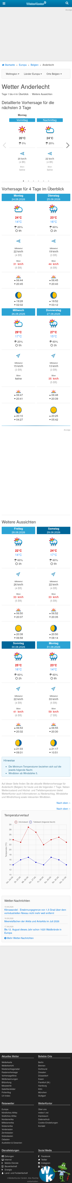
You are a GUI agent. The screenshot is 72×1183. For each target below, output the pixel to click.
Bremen (41, 1065)
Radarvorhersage (10, 1072)
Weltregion (12, 73)
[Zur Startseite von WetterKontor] (36, 3)
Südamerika (7, 1125)
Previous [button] (4, 145)
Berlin (41, 1062)
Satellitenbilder (8, 1088)
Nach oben (63, 802)
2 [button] (28, 181)
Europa (23, 64)
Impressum (43, 1115)
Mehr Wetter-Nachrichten (20, 938)
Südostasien (7, 1135)
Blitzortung (6, 1082)
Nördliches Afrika (9, 1112)
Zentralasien (7, 1132)
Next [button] (67, 145)
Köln (40, 1088)
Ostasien (6, 1139)
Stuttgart (42, 1095)
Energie (8, 1169)
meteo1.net (43, 1112)
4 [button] (38, 181)
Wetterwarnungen (10, 1078)
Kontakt (41, 1125)
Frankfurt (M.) (44, 1082)
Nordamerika (8, 1119)
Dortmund (42, 1068)
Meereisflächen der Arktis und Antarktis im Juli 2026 (31, 921)
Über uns (42, 1109)
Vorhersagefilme (9, 1075)
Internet (8, 1159)
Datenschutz (44, 1119)
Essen (41, 1078)
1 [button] (23, 181)
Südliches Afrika (9, 1115)
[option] (22, 145)
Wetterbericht (8, 1065)
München (42, 1092)
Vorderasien (7, 1129)
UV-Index (6, 1095)
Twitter (44, 1159)
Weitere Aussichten (42, 94)
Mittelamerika (8, 1122)
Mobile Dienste (11, 1162)
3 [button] (33, 181)
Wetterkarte (7, 1062)
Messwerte (7, 1085)
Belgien (35, 64)
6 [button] (48, 181)
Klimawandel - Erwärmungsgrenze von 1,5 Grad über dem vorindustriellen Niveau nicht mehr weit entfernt (35, 911)
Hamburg (42, 1085)
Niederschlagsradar (11, 1068)
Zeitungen (9, 1156)
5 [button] (43, 181)
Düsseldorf (43, 1075)
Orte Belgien (53, 73)
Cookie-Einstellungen (48, 1122)
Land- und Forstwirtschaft (16, 1172)
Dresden (42, 1072)
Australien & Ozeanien (12, 1142)
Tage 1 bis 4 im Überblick (15, 94)
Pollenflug (6, 1092)
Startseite (9, 64)
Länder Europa (32, 73)
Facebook (45, 1156)
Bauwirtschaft (11, 1166)
